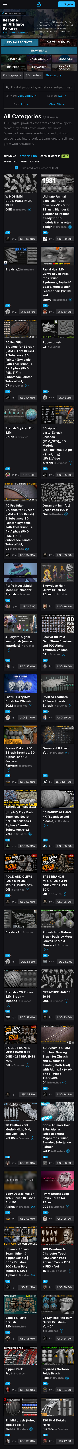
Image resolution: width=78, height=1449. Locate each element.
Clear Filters (56, 104)
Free (24, 161)
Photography (12, 75)
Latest (34, 161)
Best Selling (28, 156)
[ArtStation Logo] (39, 4)
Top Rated (10, 161)
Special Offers (54, 156)
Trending (10, 156)
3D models (33, 75)
